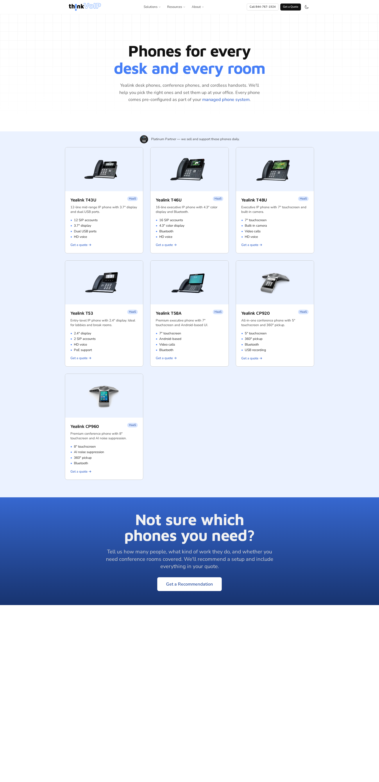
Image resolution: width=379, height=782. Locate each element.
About (196, 7)
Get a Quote (290, 7)
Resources (174, 7)
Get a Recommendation (189, 584)
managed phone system (226, 99)
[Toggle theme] (307, 7)
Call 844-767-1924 (263, 7)
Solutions (150, 7)
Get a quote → (80, 245)
